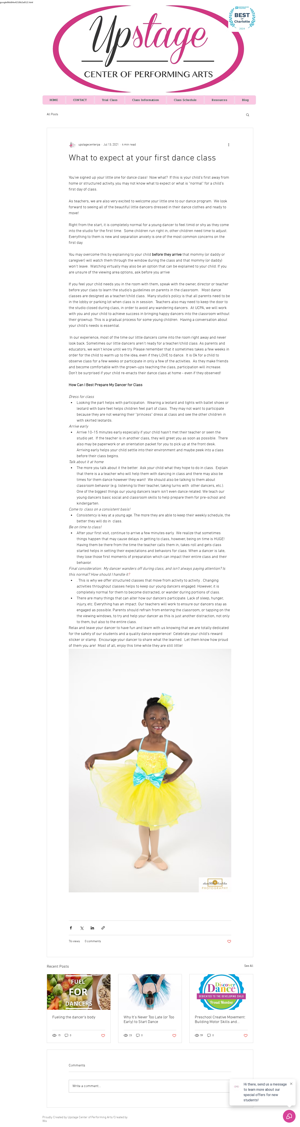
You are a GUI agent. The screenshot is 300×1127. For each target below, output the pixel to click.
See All (248, 966)
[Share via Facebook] (71, 928)
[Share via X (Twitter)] (82, 928)
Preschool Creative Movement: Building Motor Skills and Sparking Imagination (220, 1019)
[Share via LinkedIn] (92, 928)
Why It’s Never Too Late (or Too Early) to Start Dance (149, 1019)
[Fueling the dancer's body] (78, 992)
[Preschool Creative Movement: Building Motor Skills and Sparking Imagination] (221, 992)
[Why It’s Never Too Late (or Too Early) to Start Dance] (150, 992)
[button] (248, 114)
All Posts (52, 114)
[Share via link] (103, 928)
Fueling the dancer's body (73, 1017)
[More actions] (228, 144)
